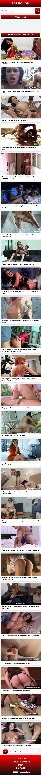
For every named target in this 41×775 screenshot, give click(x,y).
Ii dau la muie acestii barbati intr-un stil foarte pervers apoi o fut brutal (19, 492)
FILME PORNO (20, 759)
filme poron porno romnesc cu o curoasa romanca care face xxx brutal (20, 463)
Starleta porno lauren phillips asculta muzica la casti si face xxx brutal (20, 379)
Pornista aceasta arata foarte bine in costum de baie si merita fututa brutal (20, 177)
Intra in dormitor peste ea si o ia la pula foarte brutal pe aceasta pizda (20, 235)
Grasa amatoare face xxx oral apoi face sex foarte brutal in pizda (20, 521)
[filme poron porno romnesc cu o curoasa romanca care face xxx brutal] (21, 450)
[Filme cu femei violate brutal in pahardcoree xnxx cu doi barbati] (21, 78)
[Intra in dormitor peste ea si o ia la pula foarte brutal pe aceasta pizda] (21, 222)
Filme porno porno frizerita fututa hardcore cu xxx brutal (20, 636)
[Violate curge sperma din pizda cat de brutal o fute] (21, 251)
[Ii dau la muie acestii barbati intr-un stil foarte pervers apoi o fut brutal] (21, 479)
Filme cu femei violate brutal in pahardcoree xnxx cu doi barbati (20, 92)
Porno (20, 3)
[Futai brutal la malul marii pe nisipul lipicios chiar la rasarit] (21, 135)
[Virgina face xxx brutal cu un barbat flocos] (21, 650)
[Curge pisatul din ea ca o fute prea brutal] (21, 395)
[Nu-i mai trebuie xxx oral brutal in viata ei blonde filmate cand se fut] (21, 594)
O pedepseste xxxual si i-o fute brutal (14, 120)
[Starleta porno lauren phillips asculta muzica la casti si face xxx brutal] (21, 366)
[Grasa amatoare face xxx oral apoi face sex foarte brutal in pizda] (21, 508)
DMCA (20, 765)
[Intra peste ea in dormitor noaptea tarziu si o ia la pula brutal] (21, 193)
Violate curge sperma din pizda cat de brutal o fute (18, 264)
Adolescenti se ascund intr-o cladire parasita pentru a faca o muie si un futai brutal (19, 350)
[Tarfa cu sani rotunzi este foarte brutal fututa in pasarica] (21, 537)
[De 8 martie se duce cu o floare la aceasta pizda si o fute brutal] (21, 308)
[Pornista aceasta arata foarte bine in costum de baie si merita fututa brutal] (21, 164)
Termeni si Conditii (20, 762)
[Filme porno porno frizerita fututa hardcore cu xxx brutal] (21, 623)
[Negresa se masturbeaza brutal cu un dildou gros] (21, 705)
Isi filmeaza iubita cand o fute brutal (13, 435)
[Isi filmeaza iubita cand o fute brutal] (21, 422)
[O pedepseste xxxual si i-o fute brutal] (21, 107)
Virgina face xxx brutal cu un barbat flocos (16, 663)
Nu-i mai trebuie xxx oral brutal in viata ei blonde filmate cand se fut (20, 607)
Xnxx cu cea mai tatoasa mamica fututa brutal (17, 745)
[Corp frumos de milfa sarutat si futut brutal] (21, 678)
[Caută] (37, 11)
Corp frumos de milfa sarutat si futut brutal (16, 690)
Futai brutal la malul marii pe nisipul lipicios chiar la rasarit (19, 148)
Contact (20, 768)
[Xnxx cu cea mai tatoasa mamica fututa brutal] (21, 733)
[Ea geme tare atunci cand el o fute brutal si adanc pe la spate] (21, 279)
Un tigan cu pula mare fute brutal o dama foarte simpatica (17, 63)
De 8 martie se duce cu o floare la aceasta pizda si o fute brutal (20, 321)
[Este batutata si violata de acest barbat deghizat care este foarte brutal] (21, 565)
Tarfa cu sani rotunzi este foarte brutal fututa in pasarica (20, 550)
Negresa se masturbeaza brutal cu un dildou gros (18, 718)
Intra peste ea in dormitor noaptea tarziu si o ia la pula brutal (19, 206)
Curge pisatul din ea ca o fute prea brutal (15, 408)
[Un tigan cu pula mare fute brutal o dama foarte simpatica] (21, 49)
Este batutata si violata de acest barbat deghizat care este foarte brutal (19, 578)
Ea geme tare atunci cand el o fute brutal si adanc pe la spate (20, 292)
